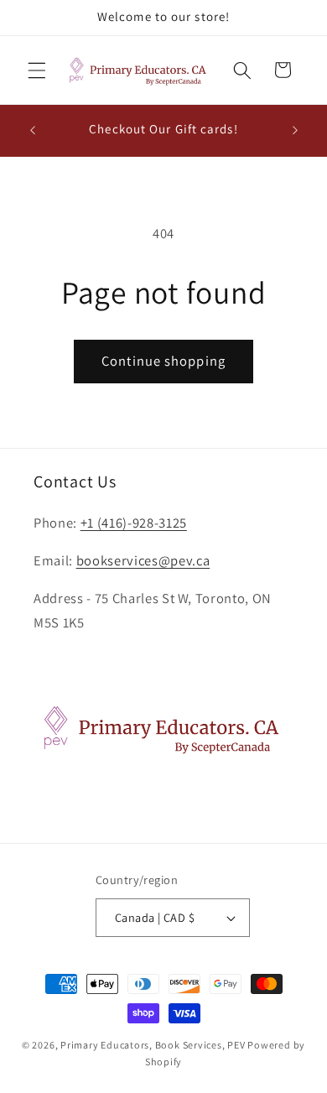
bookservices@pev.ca (143, 560)
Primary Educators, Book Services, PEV (153, 1044)
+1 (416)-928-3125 (133, 522)
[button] (37, 69)
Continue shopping (163, 360)
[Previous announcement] (32, 130)
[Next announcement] (295, 130)
